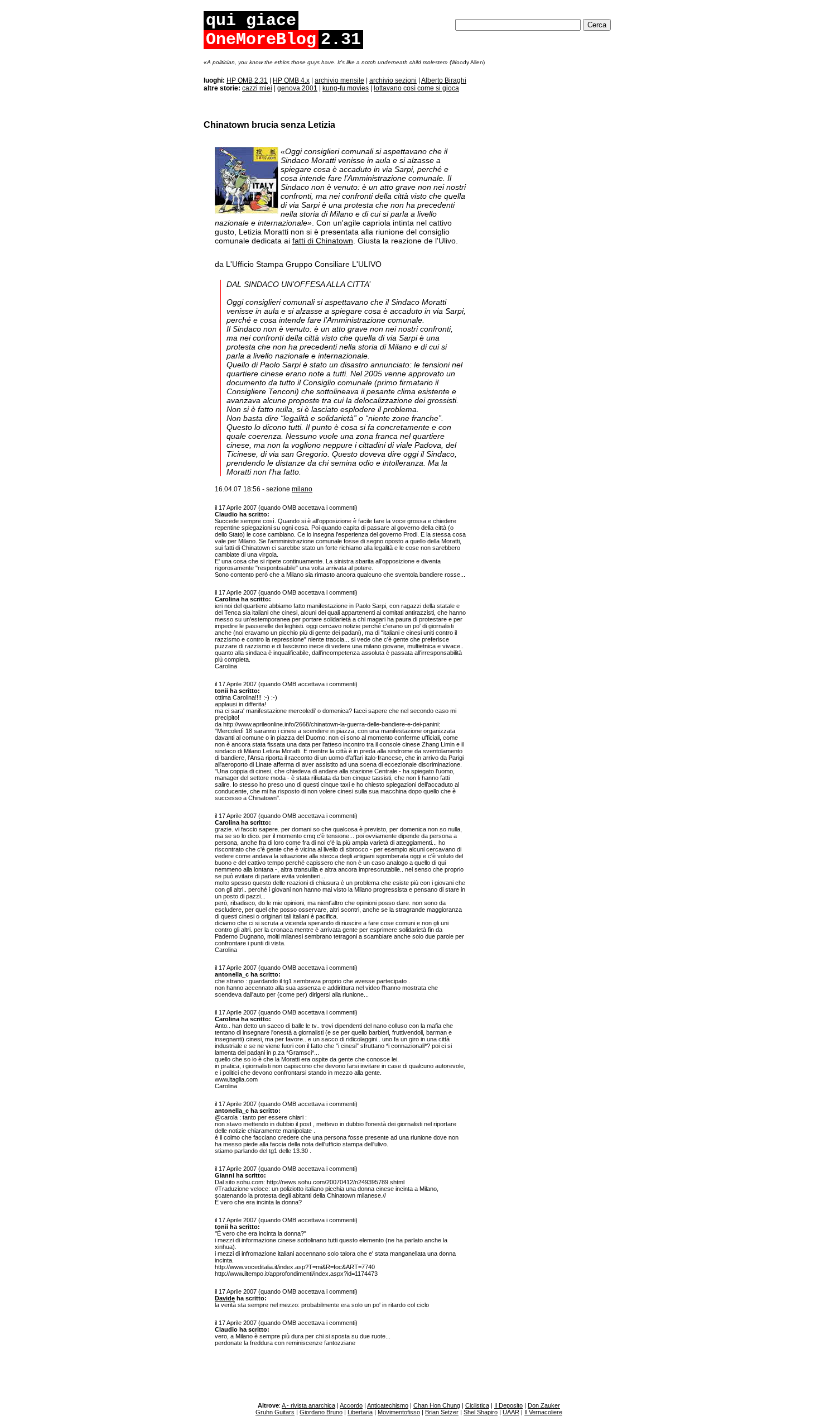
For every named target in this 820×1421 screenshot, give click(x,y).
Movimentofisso (399, 1412)
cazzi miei (257, 88)
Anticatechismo (387, 1405)
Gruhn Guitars (275, 1412)
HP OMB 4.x (291, 80)
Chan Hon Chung (436, 1405)
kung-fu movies (345, 88)
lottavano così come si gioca (416, 88)
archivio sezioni (393, 80)
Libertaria (360, 1412)
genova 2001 (297, 88)
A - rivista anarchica (308, 1405)
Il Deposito (508, 1405)
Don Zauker (544, 1405)
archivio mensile (339, 80)
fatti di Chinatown (322, 240)
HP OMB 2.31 (247, 80)
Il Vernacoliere (543, 1412)
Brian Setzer (442, 1412)
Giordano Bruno (321, 1412)
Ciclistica (477, 1405)
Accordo (351, 1405)
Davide (225, 1298)
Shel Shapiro (481, 1412)
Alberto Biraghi (443, 80)
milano (302, 489)
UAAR (511, 1412)
